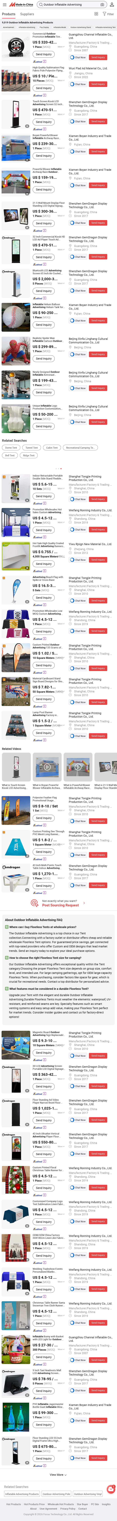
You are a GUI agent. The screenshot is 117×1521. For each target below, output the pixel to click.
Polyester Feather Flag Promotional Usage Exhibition (45, 799)
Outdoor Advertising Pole (56, 1494)
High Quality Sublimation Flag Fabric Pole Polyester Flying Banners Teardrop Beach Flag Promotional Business (48, 69)
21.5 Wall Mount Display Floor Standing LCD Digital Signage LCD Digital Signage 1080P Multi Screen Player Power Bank (49, 204)
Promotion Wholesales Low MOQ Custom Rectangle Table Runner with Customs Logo (48, 612)
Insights (106, 1504)
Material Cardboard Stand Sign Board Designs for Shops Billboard (49, 680)
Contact (82, 1508)
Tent (78, 447)
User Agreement (48, 1508)
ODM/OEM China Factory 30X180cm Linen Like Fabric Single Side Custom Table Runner (48, 1236)
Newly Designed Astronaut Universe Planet (46, 373)
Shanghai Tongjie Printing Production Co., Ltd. (85, 478)
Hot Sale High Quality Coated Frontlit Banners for (48, 545)
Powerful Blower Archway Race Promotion (47, 170)
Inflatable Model (60, 27)
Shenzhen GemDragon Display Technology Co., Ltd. (88, 103)
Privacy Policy (67, 1508)
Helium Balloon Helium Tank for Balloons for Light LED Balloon (48, 306)
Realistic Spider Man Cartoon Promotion (47, 339)
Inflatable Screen (27, 447)
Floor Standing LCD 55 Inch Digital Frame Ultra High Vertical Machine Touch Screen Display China (48, 1439)
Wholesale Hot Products (61, 1504)
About (33, 1508)
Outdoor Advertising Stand (80, 27)
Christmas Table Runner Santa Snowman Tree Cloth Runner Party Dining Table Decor (49, 1304)
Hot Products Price (34, 1504)
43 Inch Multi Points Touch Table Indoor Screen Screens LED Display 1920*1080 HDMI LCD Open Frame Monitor (48, 866)
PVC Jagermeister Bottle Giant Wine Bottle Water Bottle (48, 1405)
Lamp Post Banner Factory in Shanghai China (45, 714)
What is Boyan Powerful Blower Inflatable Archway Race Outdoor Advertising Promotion (47, 786)
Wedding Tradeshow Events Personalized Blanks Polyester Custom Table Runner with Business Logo (48, 1270)
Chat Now (80, 57)
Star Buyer (82, 1504)
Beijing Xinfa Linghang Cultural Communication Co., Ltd (88, 340)
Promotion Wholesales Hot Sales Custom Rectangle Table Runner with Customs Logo (48, 511)
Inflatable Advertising (27, 27)
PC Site (95, 1504)
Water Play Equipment (88, 455)
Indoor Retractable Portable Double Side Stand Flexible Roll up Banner (48, 477)
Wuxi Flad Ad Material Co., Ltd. (88, 68)
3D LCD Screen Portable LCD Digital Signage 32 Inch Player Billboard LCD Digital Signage (48, 1067)
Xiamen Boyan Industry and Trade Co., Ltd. (90, 137)
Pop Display (44, 27)
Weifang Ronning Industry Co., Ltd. (90, 510)
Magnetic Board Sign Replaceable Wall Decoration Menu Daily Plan (48, 1033)
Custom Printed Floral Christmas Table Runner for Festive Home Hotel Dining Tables (47, 1169)
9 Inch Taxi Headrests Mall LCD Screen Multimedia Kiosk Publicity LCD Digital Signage (47, 1372)
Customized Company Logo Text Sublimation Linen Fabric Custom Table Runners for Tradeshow (48, 1203)
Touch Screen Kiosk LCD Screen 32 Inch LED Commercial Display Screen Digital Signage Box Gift (48, 103)
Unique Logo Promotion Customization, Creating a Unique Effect (49, 407)
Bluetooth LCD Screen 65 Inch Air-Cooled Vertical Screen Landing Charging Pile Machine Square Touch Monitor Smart (48, 272)
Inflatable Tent (97, 447)
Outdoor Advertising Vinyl (88, 1494)
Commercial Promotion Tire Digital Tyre (46, 35)
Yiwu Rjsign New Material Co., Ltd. (90, 544)
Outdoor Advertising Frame (29, 455)
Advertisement (8, 27)
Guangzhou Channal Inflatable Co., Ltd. (90, 36)
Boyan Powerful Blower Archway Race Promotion (46, 137)
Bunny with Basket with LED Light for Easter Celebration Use (48, 1338)
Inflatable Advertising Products (22, 1494)
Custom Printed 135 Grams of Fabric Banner (47, 646)
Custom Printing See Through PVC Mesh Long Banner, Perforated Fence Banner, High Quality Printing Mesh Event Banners (49, 833)
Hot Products (13, 1504)
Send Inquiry (44, 54)
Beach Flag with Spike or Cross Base (48, 578)
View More (57, 1475)
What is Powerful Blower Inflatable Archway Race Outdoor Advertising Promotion (77, 786)
